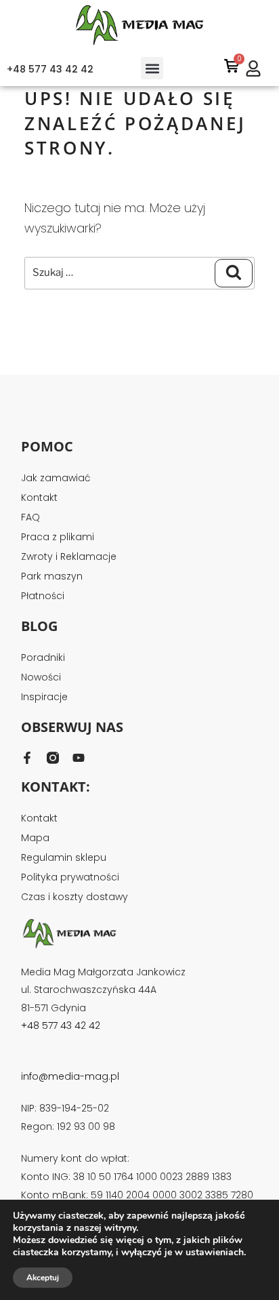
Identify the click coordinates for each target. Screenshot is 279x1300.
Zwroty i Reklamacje (68, 556)
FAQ (30, 517)
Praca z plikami (57, 537)
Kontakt (39, 497)
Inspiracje (44, 697)
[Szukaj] (234, 273)
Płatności (42, 596)
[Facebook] (27, 758)
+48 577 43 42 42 (50, 69)
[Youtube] (78, 758)
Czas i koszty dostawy (74, 896)
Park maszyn (52, 576)
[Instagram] (53, 758)
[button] (152, 68)
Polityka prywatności (70, 877)
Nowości (41, 677)
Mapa (35, 838)
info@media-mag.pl (70, 1076)
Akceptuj (42, 1277)
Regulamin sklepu (63, 857)
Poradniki (43, 657)
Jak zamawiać (56, 478)
